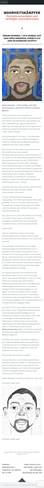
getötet (19, 452)
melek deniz (36, 452)
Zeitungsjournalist (22, 454)
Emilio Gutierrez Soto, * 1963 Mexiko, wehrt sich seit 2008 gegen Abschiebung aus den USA (32, 468)
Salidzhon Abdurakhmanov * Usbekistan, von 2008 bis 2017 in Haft (11, 468)
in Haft (24, 452)
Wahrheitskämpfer (22, 13)
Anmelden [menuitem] (4, 2)
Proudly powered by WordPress (11, 485)
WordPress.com (36, 485)
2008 (10, 452)
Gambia (14, 452)
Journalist (29, 452)
